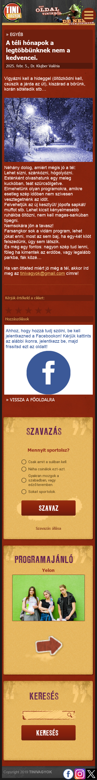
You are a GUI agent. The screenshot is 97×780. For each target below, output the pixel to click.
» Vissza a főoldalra (30, 399)
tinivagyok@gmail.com (42, 273)
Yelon (48, 570)
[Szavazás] (48, 508)
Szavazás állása (48, 528)
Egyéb (16, 34)
